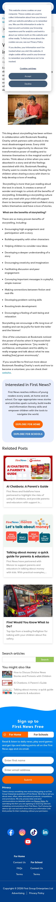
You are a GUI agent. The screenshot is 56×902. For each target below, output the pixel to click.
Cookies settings (28, 68)
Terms (19, 874)
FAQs (19, 868)
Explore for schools (28, 434)
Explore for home (28, 424)
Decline (28, 84)
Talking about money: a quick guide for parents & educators (27, 554)
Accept (28, 76)
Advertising (18, 893)
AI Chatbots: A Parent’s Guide (27, 486)
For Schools (41, 734)
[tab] (15, 735)
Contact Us (19, 862)
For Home (15, 734)
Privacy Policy (39, 801)
